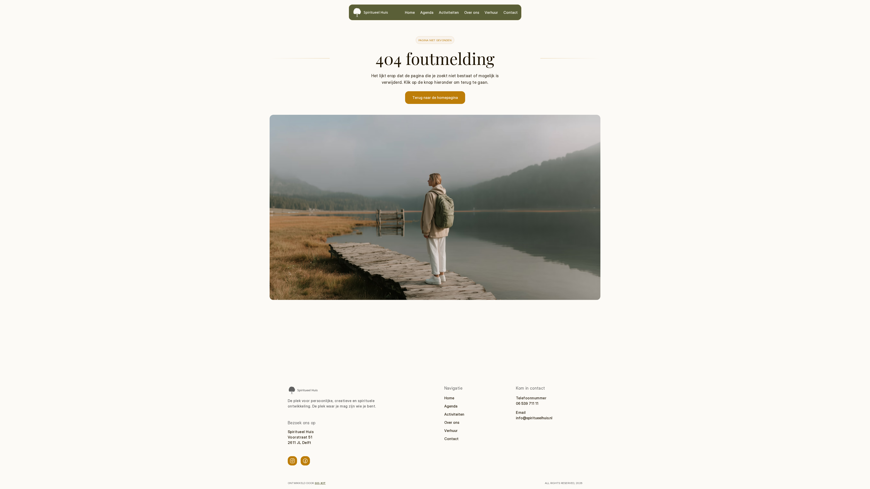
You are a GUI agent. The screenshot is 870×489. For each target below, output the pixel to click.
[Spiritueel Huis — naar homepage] (370, 12)
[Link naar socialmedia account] (292, 460)
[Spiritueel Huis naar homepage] (303, 390)
